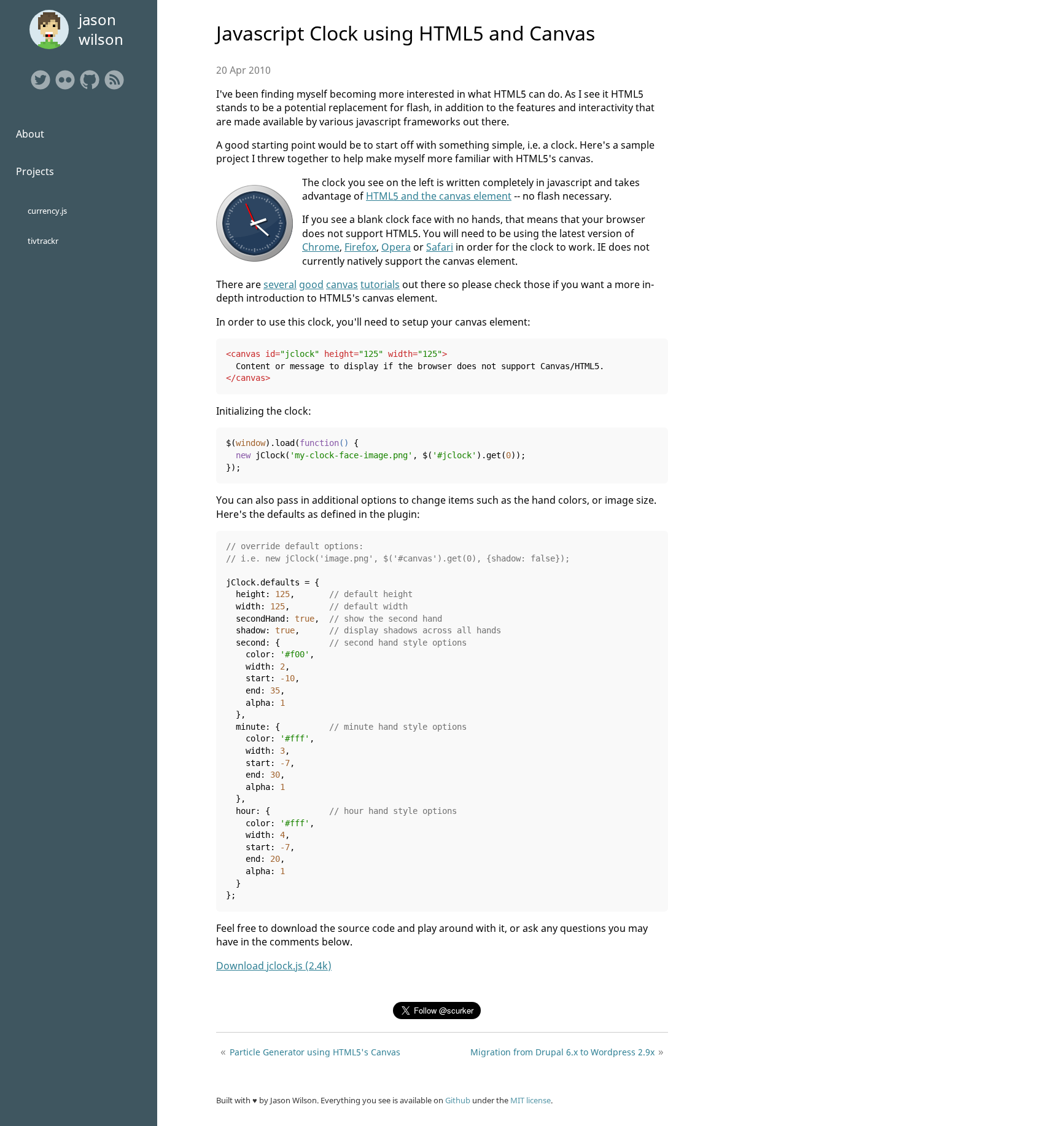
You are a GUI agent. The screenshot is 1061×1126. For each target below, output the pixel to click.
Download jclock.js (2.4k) (274, 965)
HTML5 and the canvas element (438, 196)
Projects (35, 171)
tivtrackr (43, 240)
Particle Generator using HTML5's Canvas (315, 1052)
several (280, 284)
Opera (396, 247)
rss (114, 80)
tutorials (380, 284)
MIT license (530, 1100)
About (30, 134)
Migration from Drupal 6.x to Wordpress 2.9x (562, 1052)
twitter (40, 80)
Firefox (360, 247)
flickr (65, 80)
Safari (439, 247)
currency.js (47, 210)
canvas (342, 284)
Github (457, 1100)
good (311, 284)
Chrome (321, 247)
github (89, 80)
